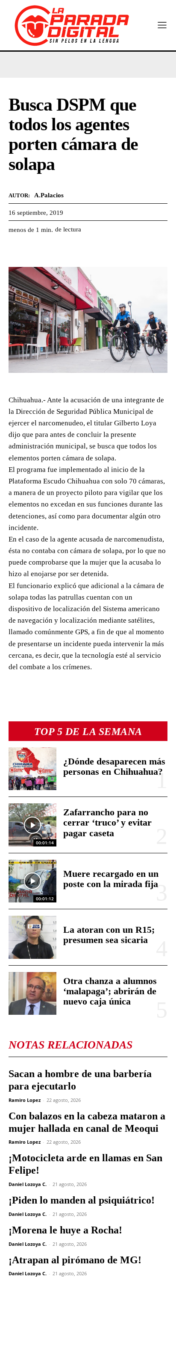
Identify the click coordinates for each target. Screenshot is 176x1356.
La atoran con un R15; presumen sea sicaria (109, 934)
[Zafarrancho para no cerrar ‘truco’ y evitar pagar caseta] (32, 824)
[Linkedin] (76, 251)
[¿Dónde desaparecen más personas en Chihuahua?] (32, 768)
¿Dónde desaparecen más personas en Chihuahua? (114, 766)
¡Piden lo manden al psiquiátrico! (82, 1200)
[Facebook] (17, 251)
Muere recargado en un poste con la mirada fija (110, 878)
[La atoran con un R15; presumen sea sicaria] (32, 937)
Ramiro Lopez (25, 1100)
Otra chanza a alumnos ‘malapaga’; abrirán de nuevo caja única (110, 991)
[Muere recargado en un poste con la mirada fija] (32, 881)
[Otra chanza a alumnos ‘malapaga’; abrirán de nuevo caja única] (32, 993)
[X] (36, 251)
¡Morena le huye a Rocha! (65, 1230)
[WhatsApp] (56, 251)
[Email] (95, 251)
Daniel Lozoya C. (28, 1184)
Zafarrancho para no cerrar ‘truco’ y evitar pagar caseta (107, 822)
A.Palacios (49, 195)
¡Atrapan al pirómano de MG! (75, 1259)
